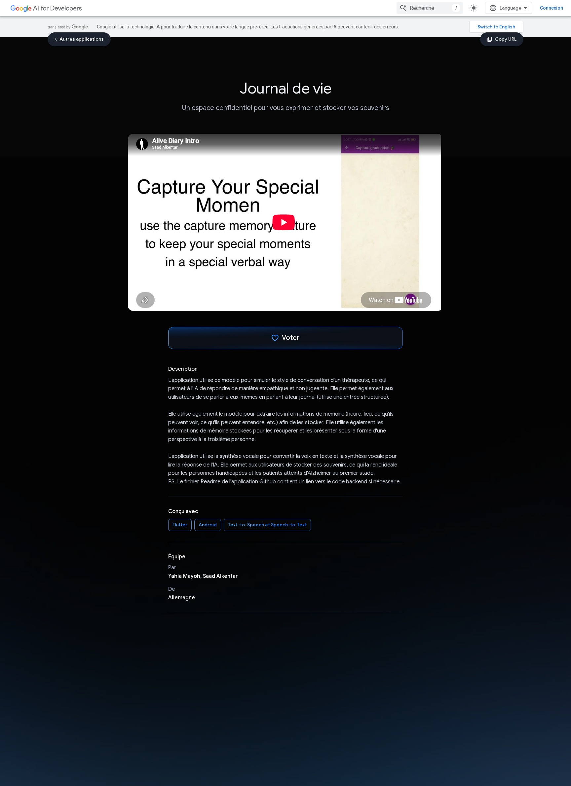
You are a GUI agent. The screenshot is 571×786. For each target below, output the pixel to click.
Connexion (551, 8)
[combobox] (430, 8)
